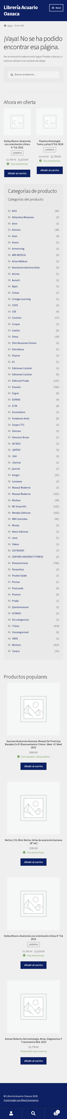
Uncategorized (20, 632)
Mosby (15, 525)
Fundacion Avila (20, 418)
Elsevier (16, 387)
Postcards (17, 588)
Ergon (15, 393)
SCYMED (16, 613)
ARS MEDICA (19, 255)
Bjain (15, 286)
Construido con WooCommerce (21, 1100)
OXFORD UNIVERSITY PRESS (27, 556)
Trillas (15, 626)
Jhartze (16, 462)
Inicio (10, 25)
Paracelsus (18, 569)
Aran (14, 236)
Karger (16, 475)
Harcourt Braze (20, 437)
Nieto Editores (20, 531)
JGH (14, 456)
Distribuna (18, 349)
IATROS (16, 443)
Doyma (16, 355)
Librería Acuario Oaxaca (21, 10)
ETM (14, 405)
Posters (16, 594)
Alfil (14, 210)
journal (16, 468)
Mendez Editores (21, 512)
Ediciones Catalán (22, 368)
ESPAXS (16, 399)
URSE (15, 638)
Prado (15, 600)
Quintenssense (20, 607)
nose (14, 537)
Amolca (16, 229)
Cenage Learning (21, 299)
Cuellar (16, 330)
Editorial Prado (20, 380)
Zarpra (16, 651)
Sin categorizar (20, 619)
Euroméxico (18, 412)
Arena (15, 242)
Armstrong (18, 248)
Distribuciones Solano (24, 343)
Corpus (16, 324)
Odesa (15, 544)
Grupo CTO (18, 424)
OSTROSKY (18, 550)
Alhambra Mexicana (23, 217)
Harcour (16, 431)
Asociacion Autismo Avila (26, 267)
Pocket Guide (19, 575)
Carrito (52, 1110)
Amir (14, 223)
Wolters (16, 644)
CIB (14, 311)
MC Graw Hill (19, 506)
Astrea (15, 273)
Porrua (16, 581)
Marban (16, 500)
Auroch (16, 280)
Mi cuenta (11, 1113)
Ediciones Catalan (22, 374)
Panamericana (20, 563)
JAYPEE (16, 449)
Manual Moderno (21, 493)
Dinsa (15, 336)
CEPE (15, 305)
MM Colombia (19, 519)
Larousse (17, 481)
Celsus (15, 292)
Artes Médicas (19, 261)
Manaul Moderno (21, 487)
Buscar (33, 1113)
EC (13, 361)
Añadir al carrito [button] (17, 173)
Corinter (16, 317)
